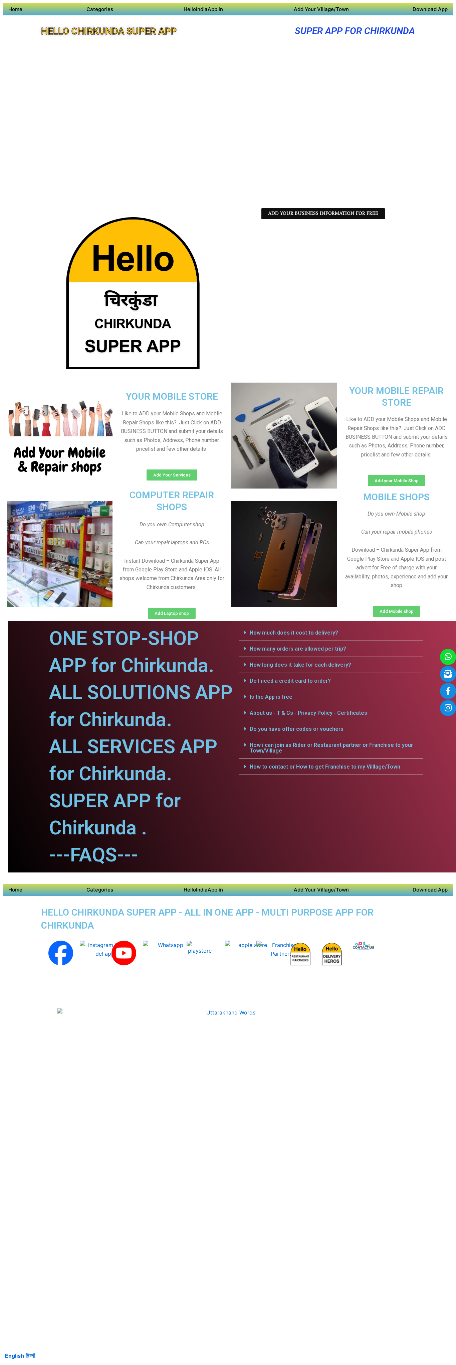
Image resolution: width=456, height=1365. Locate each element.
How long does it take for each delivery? (300, 665)
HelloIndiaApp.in (203, 9)
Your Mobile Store (172, 396)
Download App (430, 9)
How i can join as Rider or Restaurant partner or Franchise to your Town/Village (331, 748)
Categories (99, 9)
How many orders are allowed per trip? (298, 649)
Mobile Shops (396, 497)
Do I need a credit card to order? (290, 681)
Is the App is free (271, 697)
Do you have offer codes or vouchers (297, 729)
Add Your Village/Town (321, 9)
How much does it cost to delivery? (294, 633)
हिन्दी (30, 1355)
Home (15, 9)
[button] (331, 633)
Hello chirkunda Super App (109, 31)
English (14, 1355)
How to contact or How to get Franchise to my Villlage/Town (325, 767)
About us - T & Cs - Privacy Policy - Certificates (308, 713)
